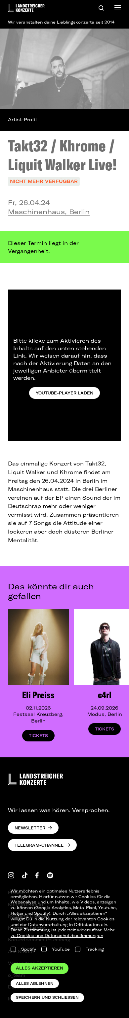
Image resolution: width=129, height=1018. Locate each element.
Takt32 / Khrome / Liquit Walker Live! (62, 155)
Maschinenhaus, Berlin (49, 212)
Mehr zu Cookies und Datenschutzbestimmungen (62, 932)
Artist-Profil (22, 120)
